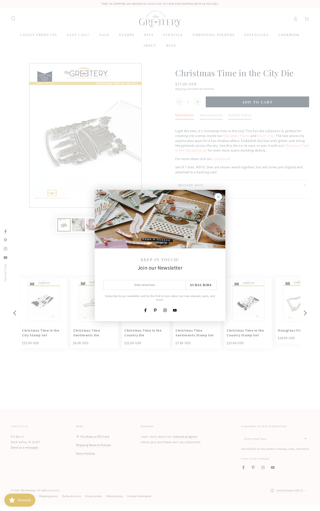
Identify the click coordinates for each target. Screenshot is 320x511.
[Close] (218, 197)
